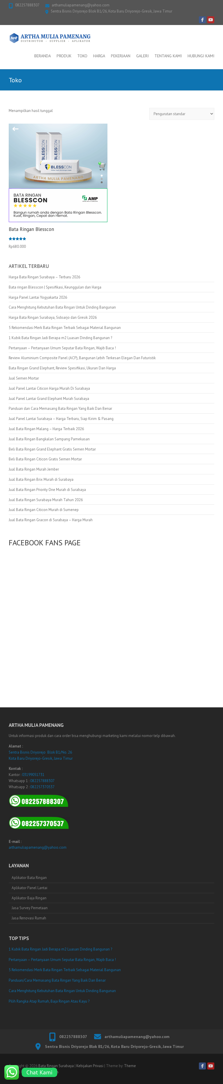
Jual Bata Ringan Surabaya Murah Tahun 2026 (46, 499)
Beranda (42, 55)
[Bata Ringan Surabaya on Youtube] (210, 19)
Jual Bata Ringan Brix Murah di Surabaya (41, 479)
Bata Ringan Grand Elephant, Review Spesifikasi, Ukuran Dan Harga (62, 368)
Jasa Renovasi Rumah (29, 918)
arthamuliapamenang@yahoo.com (80, 5)
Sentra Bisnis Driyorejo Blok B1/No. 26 (40, 752)
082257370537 (42, 786)
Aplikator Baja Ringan (29, 898)
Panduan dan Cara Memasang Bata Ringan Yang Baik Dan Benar (60, 408)
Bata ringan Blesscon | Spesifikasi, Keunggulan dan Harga (55, 287)
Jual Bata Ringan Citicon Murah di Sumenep (44, 509)
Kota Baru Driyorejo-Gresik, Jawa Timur (41, 758)
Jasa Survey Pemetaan (30, 907)
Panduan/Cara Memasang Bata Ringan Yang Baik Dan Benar (57, 980)
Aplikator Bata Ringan (29, 877)
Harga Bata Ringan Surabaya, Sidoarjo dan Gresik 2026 (53, 317)
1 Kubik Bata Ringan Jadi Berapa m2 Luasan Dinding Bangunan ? (60, 337)
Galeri (142, 55)
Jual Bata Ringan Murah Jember (34, 469)
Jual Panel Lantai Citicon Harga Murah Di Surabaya (49, 388)
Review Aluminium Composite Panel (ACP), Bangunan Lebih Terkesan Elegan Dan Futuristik (82, 357)
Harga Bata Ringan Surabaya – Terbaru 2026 (44, 277)
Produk (64, 55)
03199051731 (33, 774)
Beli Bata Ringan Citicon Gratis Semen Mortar (45, 459)
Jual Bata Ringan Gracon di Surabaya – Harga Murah (51, 519)
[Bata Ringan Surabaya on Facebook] (202, 19)
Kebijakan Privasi (89, 1065)
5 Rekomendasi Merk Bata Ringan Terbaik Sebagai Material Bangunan (65, 327)
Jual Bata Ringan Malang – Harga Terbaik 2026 (46, 428)
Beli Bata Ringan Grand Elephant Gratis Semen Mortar (52, 449)
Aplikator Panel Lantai (29, 887)
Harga (99, 55)
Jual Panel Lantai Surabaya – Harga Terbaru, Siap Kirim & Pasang (61, 418)
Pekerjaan (120, 55)
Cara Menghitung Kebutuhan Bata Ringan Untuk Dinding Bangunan (62, 307)
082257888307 (27, 5)
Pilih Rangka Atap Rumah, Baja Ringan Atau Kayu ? (49, 1001)
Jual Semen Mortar (24, 378)
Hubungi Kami (201, 55)
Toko (82, 55)
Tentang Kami (168, 55)
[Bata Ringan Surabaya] (50, 38)
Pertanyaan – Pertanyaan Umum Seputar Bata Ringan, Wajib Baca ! (62, 348)
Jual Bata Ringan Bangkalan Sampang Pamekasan (49, 439)
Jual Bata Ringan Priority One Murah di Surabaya (47, 489)
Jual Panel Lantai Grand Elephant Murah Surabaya (49, 398)
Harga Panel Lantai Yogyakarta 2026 (38, 297)
